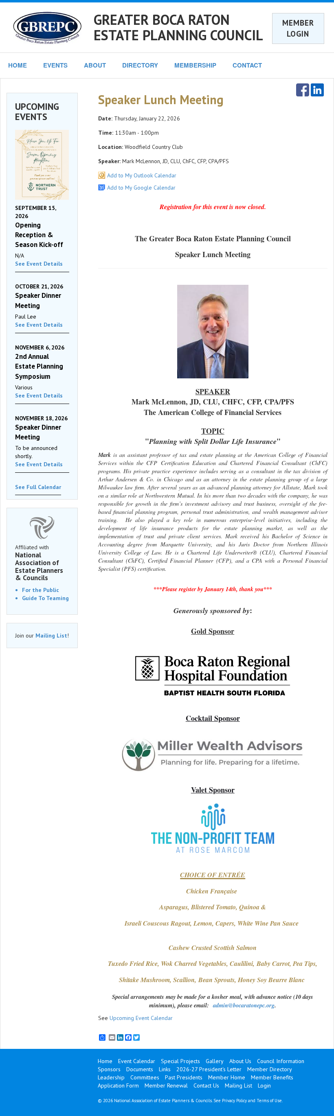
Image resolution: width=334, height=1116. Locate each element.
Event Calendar (136, 1061)
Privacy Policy (234, 1100)
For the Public (40, 590)
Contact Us (206, 1085)
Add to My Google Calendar (141, 187)
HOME (17, 65)
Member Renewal (166, 1085)
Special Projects (180, 1061)
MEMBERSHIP (195, 65)
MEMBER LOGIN (298, 28)
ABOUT (95, 65)
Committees (144, 1077)
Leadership (111, 1077)
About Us (240, 1061)
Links (165, 1069)
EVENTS (55, 65)
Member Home (226, 1077)
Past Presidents (183, 1077)
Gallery (215, 1061)
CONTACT (247, 65)
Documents (139, 1069)
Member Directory (269, 1069)
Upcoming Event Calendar (141, 1018)
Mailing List (51, 635)
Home (105, 1061)
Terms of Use (269, 1100)
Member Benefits (272, 1077)
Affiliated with (39, 563)
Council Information (280, 1061)
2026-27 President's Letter (209, 1069)
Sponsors (109, 1069)
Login (264, 1085)
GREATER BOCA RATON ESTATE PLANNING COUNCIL (178, 27)
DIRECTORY (140, 65)
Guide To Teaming (45, 598)
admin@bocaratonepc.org (244, 1005)
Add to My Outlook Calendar (141, 175)
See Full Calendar (38, 487)
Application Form (118, 1085)
